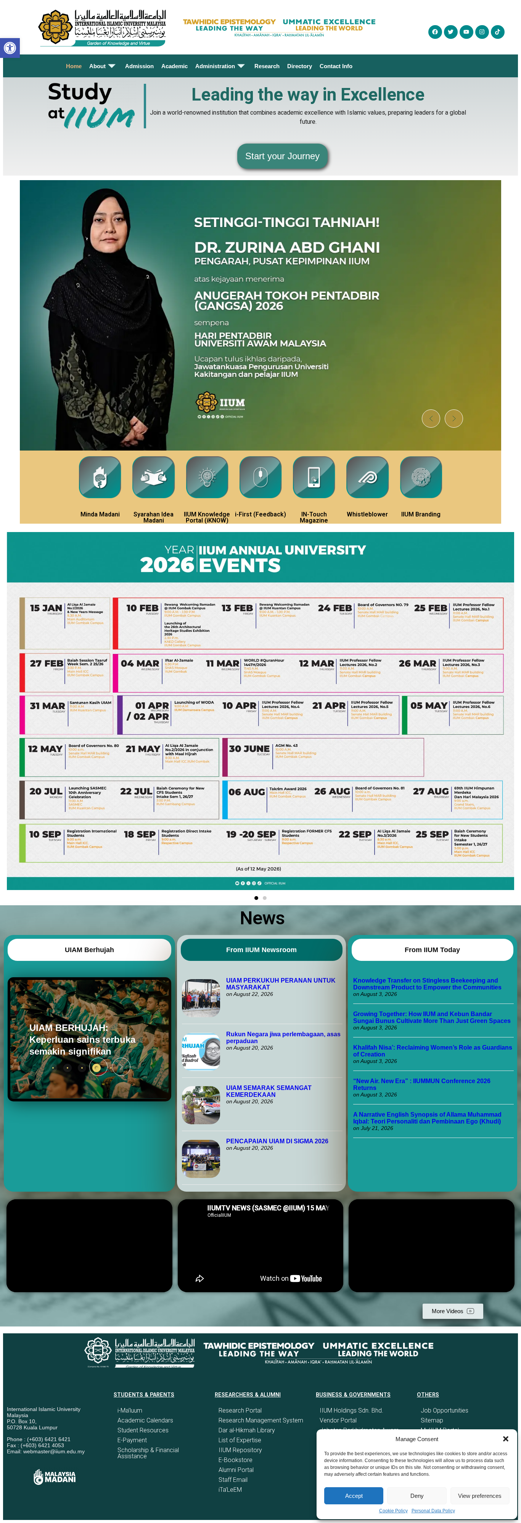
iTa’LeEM (230, 1489)
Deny (417, 1496)
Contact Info (336, 66)
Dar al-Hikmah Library (247, 1430)
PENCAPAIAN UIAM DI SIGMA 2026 (277, 1141)
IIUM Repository (240, 1450)
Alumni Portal (236, 1469)
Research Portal (240, 1410)
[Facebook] (435, 32)
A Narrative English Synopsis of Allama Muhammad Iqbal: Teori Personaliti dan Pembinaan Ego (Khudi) (427, 1118)
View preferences (480, 1496)
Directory (299, 66)
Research (267, 66)
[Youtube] (466, 32)
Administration (215, 66)
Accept (354, 1496)
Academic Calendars (145, 1420)
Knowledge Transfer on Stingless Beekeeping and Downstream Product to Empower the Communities (428, 984)
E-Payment (132, 1440)
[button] (506, 1439)
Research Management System (261, 1420)
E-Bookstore (235, 1460)
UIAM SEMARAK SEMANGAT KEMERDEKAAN (269, 1091)
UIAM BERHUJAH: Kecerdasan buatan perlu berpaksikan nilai (83, 1039)
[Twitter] (451, 32)
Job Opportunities (444, 1410)
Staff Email (233, 1479)
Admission (139, 66)
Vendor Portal (338, 1420)
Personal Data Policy (433, 1510)
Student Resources (143, 1430)
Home (74, 66)
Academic (174, 66)
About (97, 66)
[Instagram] (482, 32)
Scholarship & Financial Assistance (148, 1453)
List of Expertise (240, 1440)
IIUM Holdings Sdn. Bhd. (351, 1410)
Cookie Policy (393, 1510)
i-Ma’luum (129, 1410)
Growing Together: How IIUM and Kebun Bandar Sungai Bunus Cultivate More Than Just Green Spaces (432, 1017)
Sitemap (432, 1420)
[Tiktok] (498, 32)
